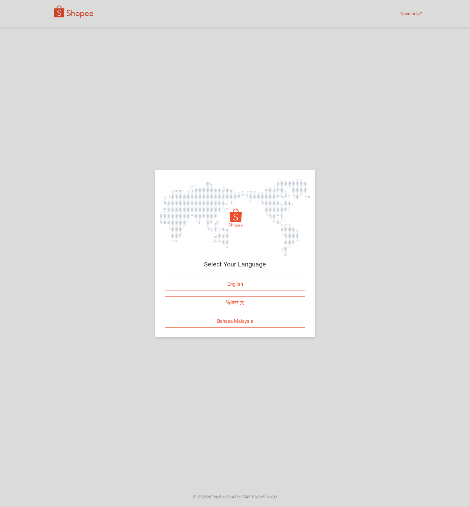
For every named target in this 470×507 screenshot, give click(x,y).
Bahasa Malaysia (235, 321)
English (235, 284)
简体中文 (235, 302)
